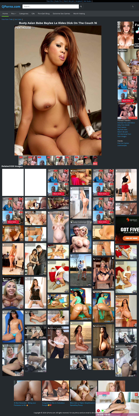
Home (5, 14)
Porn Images (122, 136)
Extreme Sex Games (61, 14)
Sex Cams (18, 19)
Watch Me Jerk (69, 1)
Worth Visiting (79, 14)
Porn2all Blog (44, 14)
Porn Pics (50, 1)
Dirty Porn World (123, 125)
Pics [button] (13, 14)
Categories (23, 14)
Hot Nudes (87, 1)
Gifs (33, 14)
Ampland (79, 1)
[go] (81, 6)
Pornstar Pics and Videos (126, 123)
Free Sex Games (123, 143)
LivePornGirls (122, 145)
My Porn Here (122, 129)
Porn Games (121, 127)
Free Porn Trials (7, 19)
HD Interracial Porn (124, 134)
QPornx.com (11, 6)
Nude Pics (58, 1)
